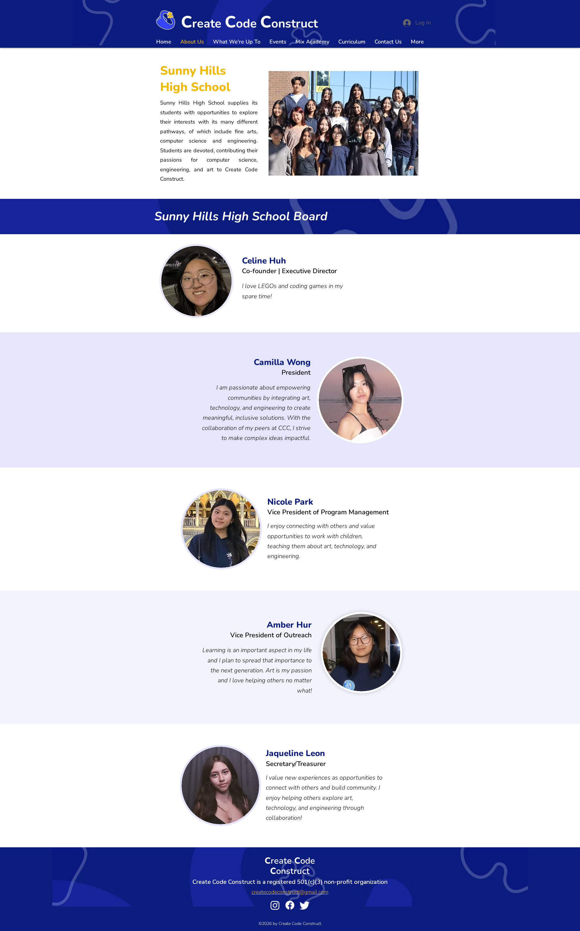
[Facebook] (290, 905)
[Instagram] (275, 905)
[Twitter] (305, 905)
